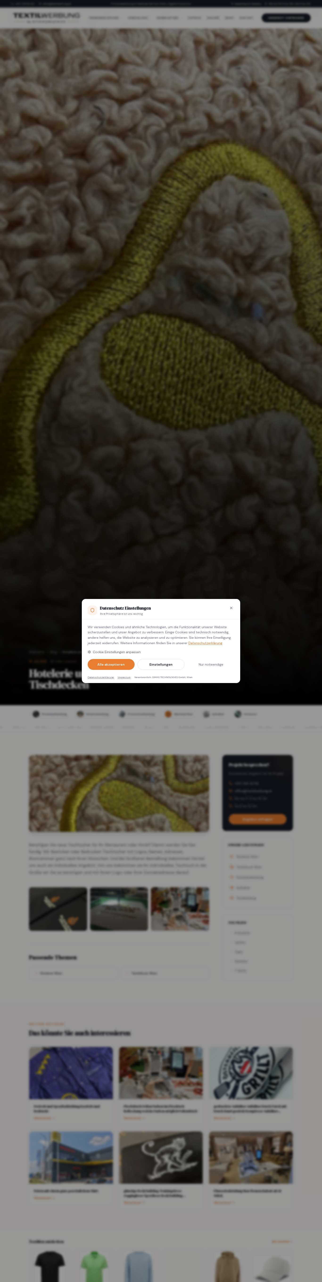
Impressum (124, 677)
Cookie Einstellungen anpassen (117, 652)
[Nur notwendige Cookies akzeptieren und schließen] (231, 608)
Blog (53, 652)
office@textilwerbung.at (57, 3)
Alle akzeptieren (111, 664)
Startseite (37, 652)
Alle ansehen (281, 1241)
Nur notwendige (211, 664)
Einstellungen (161, 664)
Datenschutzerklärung (205, 643)
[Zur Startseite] (46, 17)
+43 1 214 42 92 (24, 3)
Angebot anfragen (286, 18)
